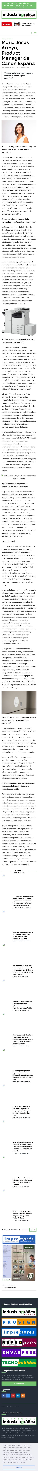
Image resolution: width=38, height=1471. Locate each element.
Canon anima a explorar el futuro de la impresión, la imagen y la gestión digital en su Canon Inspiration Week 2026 (22, 1111)
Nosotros (9, 1406)
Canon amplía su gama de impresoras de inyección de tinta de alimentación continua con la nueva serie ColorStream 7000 (23, 1075)
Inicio (3, 39)
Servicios (17, 1406)
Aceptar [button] (19, 1467)
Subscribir (20, 1383)
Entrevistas (9, 39)
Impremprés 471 (9, 1287)
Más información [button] (19, 1462)
